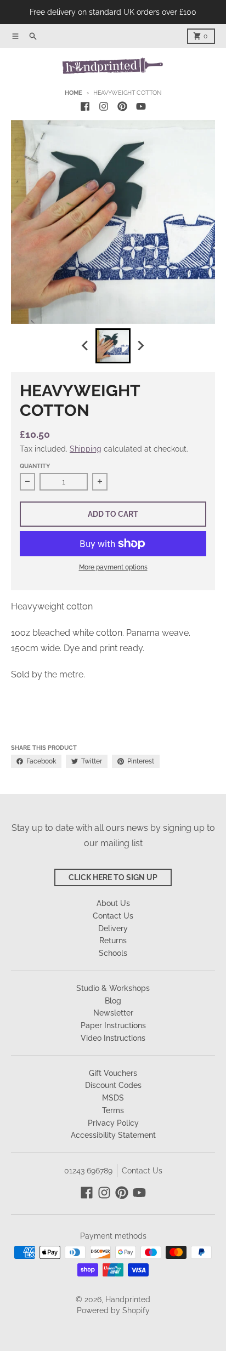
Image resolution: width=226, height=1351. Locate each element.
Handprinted (127, 1299)
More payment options (113, 567)
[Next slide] (140, 346)
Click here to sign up (113, 877)
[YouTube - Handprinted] (141, 106)
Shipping (85, 448)
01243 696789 (88, 1170)
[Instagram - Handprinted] (104, 106)
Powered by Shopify (113, 1310)
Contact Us (142, 1170)
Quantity (35, 466)
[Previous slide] (85, 346)
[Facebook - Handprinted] (85, 106)
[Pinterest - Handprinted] (122, 106)
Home (73, 92)
